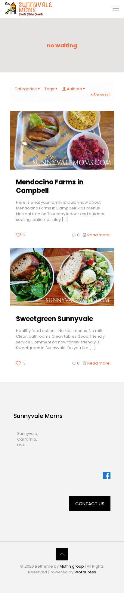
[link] (106, 475)
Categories (25, 89)
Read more (98, 235)
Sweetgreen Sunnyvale (54, 319)
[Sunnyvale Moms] (28, 9)
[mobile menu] (116, 9)
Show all (101, 94)
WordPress (85, 572)
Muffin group (72, 566)
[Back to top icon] (62, 554)
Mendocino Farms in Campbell (49, 186)
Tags (49, 89)
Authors (74, 89)
